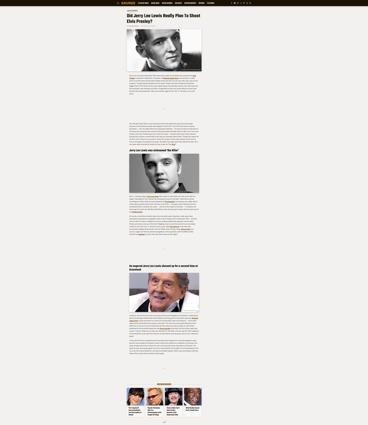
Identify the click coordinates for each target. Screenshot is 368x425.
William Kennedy (134, 26)
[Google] (247, 3)
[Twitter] (241, 3)
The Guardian (170, 201)
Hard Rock (155, 3)
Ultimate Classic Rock (171, 78)
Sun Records (174, 226)
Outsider (141, 234)
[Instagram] (238, 3)
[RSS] (250, 3)
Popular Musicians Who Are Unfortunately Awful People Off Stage (154, 411)
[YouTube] (235, 3)
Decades (178, 3)
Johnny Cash (185, 229)
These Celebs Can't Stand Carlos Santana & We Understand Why (173, 411)
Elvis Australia (165, 328)
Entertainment (190, 3)
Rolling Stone (137, 212)
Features (210, 3)
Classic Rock (143, 3)
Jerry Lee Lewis (152, 196)
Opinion (202, 3)
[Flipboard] (244, 3)
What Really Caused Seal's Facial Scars (192, 409)
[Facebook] (231, 3)
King (173, 144)
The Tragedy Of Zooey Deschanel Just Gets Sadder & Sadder (135, 411)
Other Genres (167, 3)
